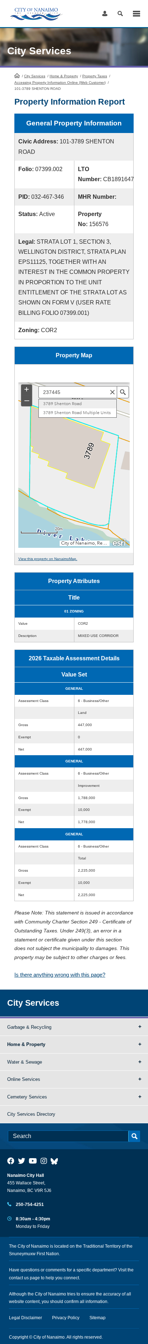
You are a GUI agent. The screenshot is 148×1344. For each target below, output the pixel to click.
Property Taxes (94, 76)
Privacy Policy (65, 1317)
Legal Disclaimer (25, 1317)
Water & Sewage (24, 1062)
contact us (19, 1277)
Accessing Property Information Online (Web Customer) (60, 82)
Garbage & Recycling (29, 1027)
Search (120, 13)
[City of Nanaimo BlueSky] (56, 1161)
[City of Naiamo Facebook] (10, 1161)
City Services (34, 76)
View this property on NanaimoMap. (47, 559)
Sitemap (97, 1317)
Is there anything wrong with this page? (59, 975)
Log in (105, 13)
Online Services (23, 1079)
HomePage (17, 75)
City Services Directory (31, 1114)
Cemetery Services (27, 1097)
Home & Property (64, 76)
